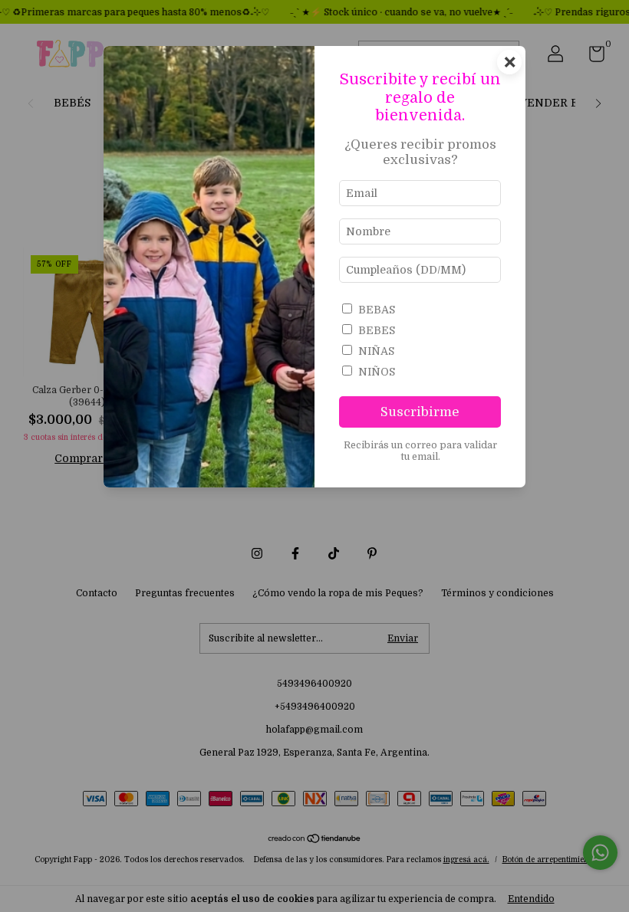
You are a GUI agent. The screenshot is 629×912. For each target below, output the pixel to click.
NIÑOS (376, 372)
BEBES (376, 330)
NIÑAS (376, 351)
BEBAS (376, 309)
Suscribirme (419, 412)
